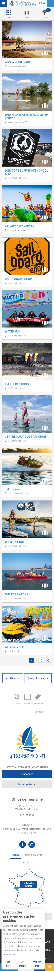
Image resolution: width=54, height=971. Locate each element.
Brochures (28, 703)
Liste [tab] (8, 17)
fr (40, 3)
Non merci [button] (8, 964)
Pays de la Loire (33, 854)
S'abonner (27, 773)
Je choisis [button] (22, 964)
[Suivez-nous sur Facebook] (22, 844)
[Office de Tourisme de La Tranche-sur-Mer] (27, 742)
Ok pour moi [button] (37, 964)
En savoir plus (9, 954)
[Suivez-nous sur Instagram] (31, 844)
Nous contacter (27, 784)
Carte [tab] (26, 17)
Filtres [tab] (45, 17)
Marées (17, 703)
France (15, 854)
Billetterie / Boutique (38, 707)
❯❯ (48, 660)
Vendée (27, 862)
